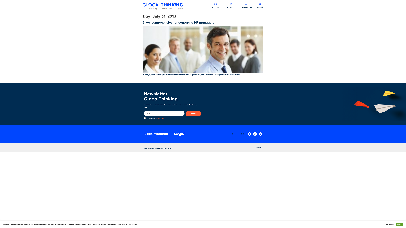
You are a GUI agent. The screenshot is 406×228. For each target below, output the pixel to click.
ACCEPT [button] (399, 224)
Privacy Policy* (160, 118)
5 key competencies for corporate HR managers (178, 22)
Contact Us (258, 147)
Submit (193, 113)
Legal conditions (149, 148)
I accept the (156, 118)
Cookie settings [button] (388, 224)
